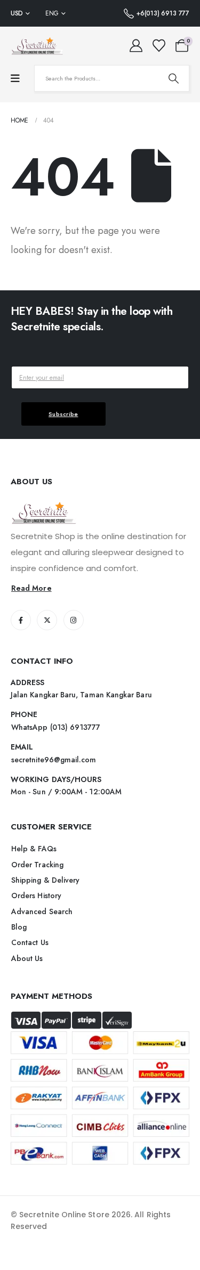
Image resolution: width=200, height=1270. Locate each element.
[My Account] (136, 45)
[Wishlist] (158, 45)
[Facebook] (21, 620)
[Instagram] (73, 620)
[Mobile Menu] (15, 78)
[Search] (173, 78)
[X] (47, 620)
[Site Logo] (37, 46)
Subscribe (63, 414)
